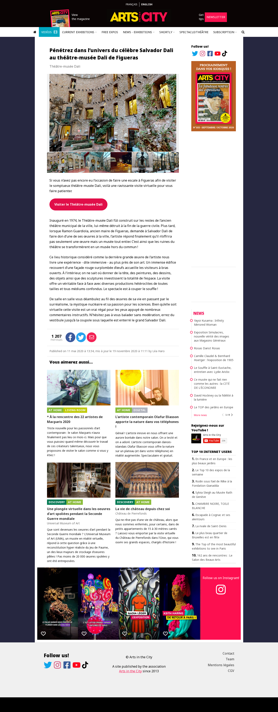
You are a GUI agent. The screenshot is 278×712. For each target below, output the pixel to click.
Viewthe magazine (81, 17)
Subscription (223, 32)
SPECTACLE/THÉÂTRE (193, 32)
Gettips (201, 17)
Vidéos (47, 32)
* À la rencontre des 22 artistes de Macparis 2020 (75, 419)
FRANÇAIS (131, 4)
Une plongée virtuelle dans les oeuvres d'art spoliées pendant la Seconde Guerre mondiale (78, 514)
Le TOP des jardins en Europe (213, 407)
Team (230, 659)
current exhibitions (78, 32)
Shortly (165, 32)
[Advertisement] (213, 198)
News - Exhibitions (137, 32)
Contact (228, 653)
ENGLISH (146, 4)
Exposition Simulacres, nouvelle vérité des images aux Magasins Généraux (211, 336)
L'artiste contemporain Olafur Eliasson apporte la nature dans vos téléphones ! (147, 422)
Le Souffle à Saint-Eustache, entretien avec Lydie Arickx (212, 370)
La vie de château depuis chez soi (142, 509)
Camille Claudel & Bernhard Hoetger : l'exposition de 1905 (213, 358)
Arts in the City (130, 671)
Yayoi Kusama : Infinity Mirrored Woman (209, 322)
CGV (231, 670)
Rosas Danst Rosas (207, 348)
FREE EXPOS (110, 32)
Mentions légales (221, 665)
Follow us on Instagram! (221, 578)
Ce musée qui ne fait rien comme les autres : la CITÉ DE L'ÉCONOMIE (212, 384)
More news (200, 415)
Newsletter (216, 17)
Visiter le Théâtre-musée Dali (78, 204)
